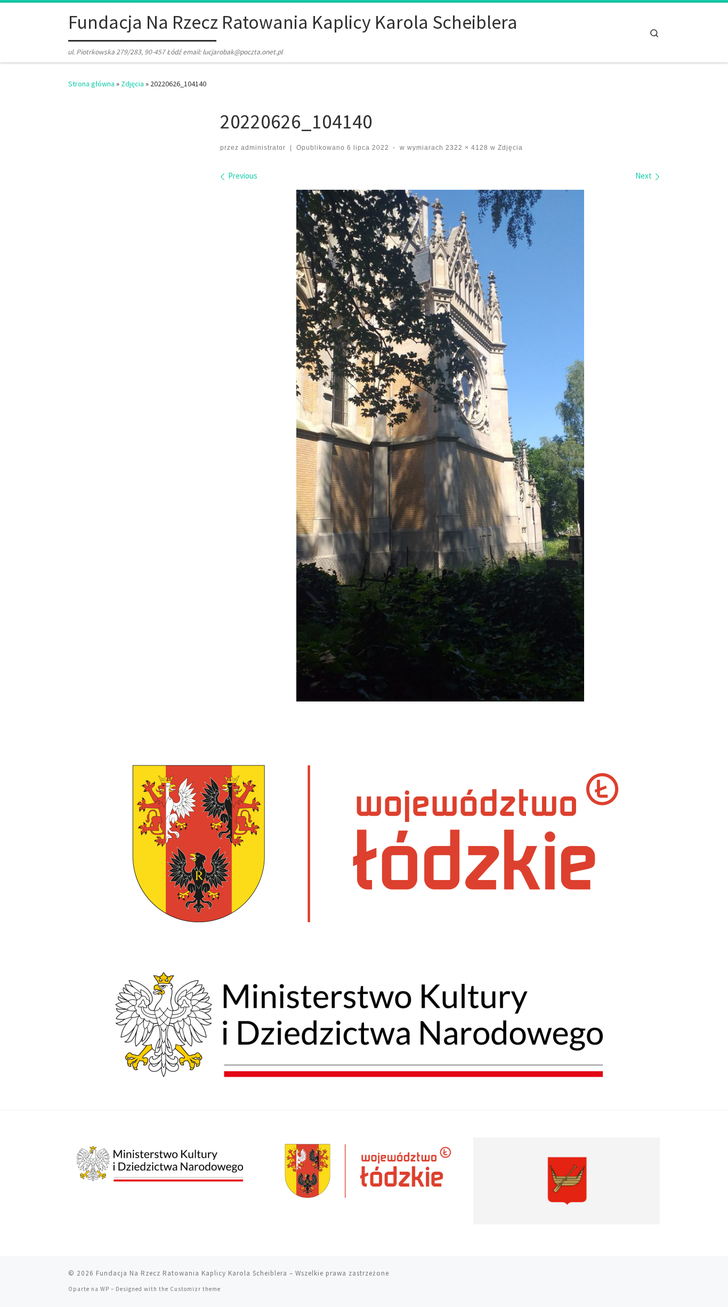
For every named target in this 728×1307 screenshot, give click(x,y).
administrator (263, 147)
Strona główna (91, 83)
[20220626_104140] (440, 445)
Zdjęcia (132, 83)
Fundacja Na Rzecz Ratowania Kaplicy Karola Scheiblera (191, 1273)
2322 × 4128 (465, 147)
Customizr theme (195, 1289)
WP (104, 1289)
